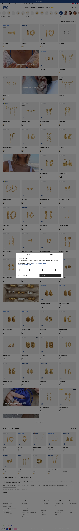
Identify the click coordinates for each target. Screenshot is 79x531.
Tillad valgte (25, 275)
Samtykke (28, 254)
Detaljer (51, 254)
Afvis (18, 275)
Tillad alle (43, 275)
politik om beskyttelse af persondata (39, 263)
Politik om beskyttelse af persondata (24, 264)
